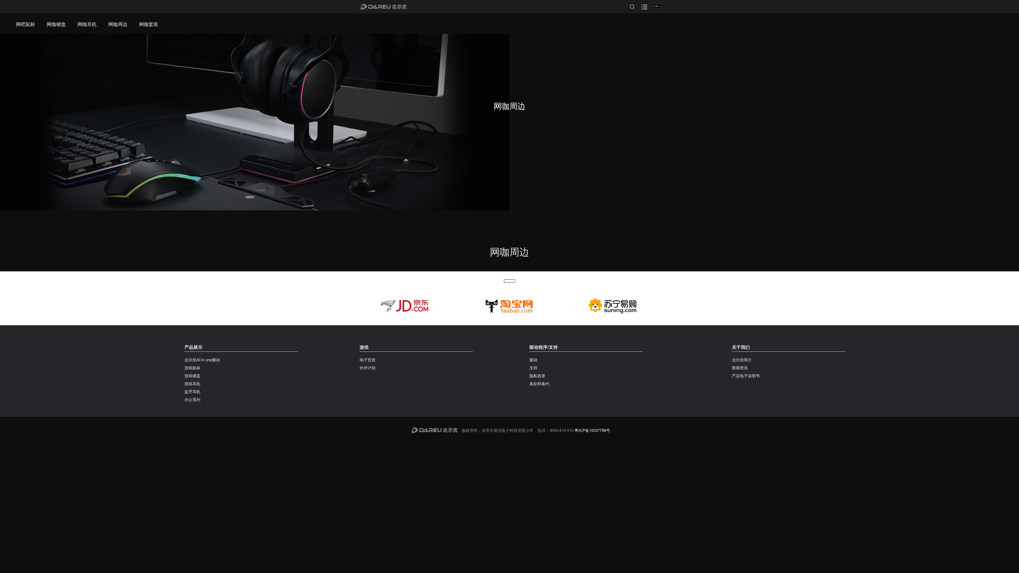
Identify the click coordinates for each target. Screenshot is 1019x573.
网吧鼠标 (25, 23)
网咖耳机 (87, 23)
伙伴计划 (367, 367)
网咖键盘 (56, 23)
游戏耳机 (192, 383)
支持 (533, 367)
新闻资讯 (740, 367)
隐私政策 (537, 375)
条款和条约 (539, 383)
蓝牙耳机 (192, 391)
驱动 (533, 359)
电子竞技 (367, 359)
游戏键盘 (192, 375)
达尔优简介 (742, 359)
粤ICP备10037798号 (592, 430)
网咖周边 (117, 23)
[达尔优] (384, 7)
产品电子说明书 (746, 375)
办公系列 (192, 399)
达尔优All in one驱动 (202, 359)
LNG (656, 6)
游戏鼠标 (192, 367)
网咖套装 (148, 23)
